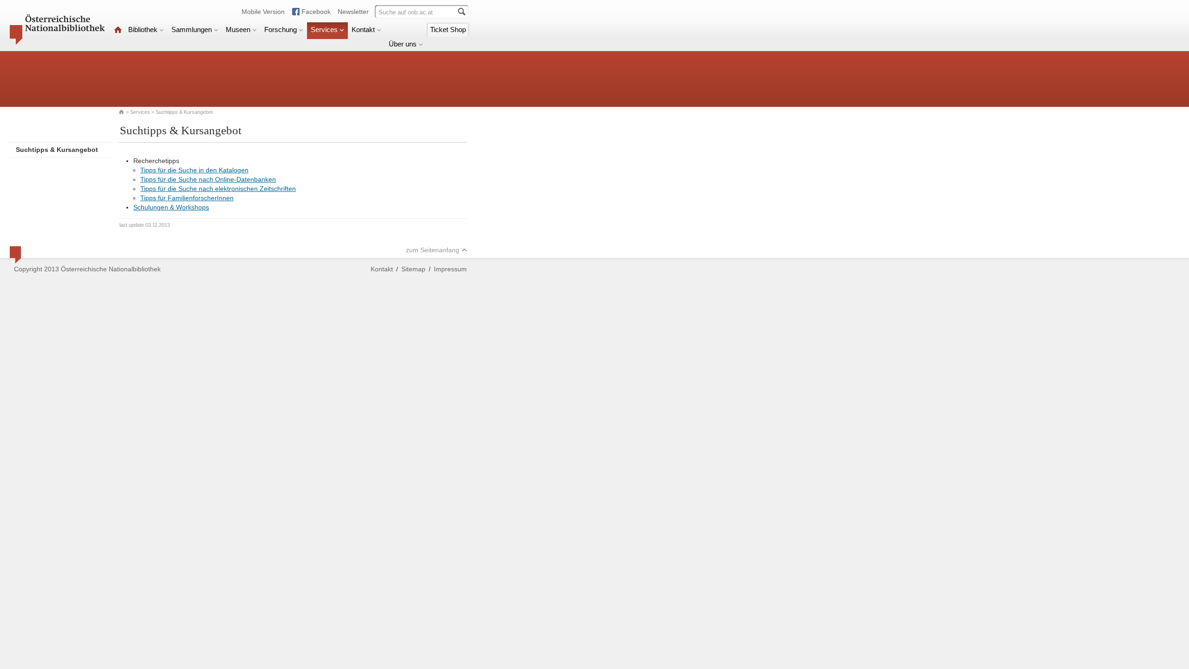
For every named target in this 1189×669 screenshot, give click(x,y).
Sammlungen (191, 29)
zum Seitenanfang (432, 250)
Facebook (316, 11)
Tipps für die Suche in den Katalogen (194, 170)
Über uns (403, 44)
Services (324, 29)
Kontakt (363, 29)
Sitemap (413, 269)
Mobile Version (263, 11)
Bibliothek (142, 29)
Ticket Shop (448, 29)
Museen (238, 29)
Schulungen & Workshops (171, 207)
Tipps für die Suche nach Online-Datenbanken (208, 179)
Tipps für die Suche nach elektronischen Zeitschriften (218, 188)
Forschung (280, 29)
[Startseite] (118, 29)
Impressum (450, 269)
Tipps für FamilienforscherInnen (187, 198)
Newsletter (353, 11)
